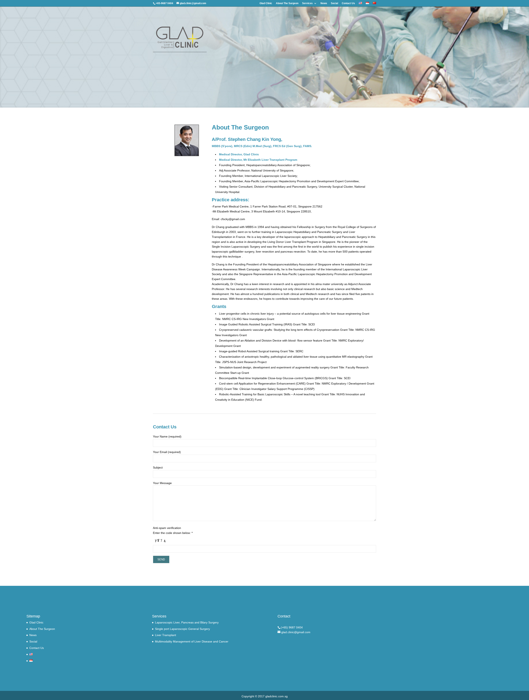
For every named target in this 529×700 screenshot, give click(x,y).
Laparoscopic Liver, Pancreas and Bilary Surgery (187, 622)
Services (307, 3)
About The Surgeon (287, 3)
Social (334, 3)
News (323, 3)
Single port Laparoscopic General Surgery (182, 628)
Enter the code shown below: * (173, 533)
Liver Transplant (165, 635)
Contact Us (348, 3)
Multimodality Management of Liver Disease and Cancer (191, 641)
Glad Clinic (266, 3)
